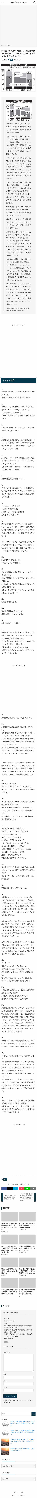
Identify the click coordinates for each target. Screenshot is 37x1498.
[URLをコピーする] (33, 1188)
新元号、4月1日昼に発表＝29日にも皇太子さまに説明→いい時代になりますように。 (22, 1423)
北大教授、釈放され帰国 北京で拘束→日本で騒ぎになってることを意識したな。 (22, 1441)
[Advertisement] (18, 25)
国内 (11, 59)
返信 (6, 1342)
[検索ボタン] (34, 2)
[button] (4, 1188)
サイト (5, 1387)
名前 (4, 1374)
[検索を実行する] (33, 1414)
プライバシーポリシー (18, 1492)
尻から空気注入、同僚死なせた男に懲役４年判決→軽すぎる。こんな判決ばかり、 (22, 1432)
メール (5, 1381)
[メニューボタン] (2, 2)
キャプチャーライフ (18, 2)
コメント (6, 1352)
